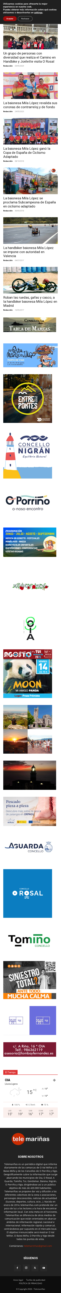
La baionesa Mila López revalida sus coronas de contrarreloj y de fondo (30, 105)
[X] (35, 1268)
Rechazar (25, 18)
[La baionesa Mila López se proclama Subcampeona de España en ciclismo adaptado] (30, 181)
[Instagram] (26, 1268)
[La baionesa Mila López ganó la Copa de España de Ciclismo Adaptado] (30, 131)
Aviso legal (18, 1280)
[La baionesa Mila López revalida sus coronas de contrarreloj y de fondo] (30, 85)
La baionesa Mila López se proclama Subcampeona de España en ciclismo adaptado (29, 202)
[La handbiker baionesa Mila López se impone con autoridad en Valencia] (30, 230)
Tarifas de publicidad (35, 1280)
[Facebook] (17, 1268)
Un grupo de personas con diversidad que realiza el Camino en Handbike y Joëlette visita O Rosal (29, 57)
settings (38, 12)
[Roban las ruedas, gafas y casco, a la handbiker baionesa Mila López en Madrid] (30, 280)
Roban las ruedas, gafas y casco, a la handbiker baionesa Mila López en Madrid (30, 302)
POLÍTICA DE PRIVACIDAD (30, 1283)
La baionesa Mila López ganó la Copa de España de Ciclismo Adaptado (26, 153)
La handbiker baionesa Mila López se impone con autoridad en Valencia (28, 252)
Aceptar (9, 18)
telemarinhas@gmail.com (38, 1245)
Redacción (8, 66)
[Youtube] (44, 1268)
